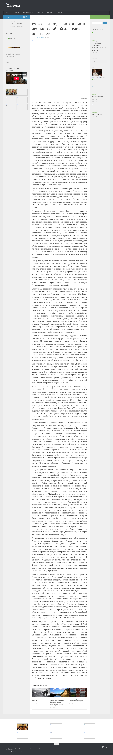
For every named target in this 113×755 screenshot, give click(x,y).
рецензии (50, 17)
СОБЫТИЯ (50, 12)
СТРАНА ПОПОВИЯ (97, 114)
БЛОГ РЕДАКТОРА (11, 53)
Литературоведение (39, 17)
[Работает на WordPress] (11, 751)
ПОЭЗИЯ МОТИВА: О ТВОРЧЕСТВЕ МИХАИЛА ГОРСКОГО (98, 97)
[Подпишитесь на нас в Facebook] (24, 17)
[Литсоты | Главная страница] (13, 5)
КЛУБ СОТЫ (16, 12)
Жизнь (93, 40)
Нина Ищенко (40, 37)
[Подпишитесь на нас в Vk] (26, 17)
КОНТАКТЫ (58, 12)
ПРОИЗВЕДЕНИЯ (28, 12)
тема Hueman (22, 751)
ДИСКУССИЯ (40, 12)
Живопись (94, 94)
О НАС (8, 12)
